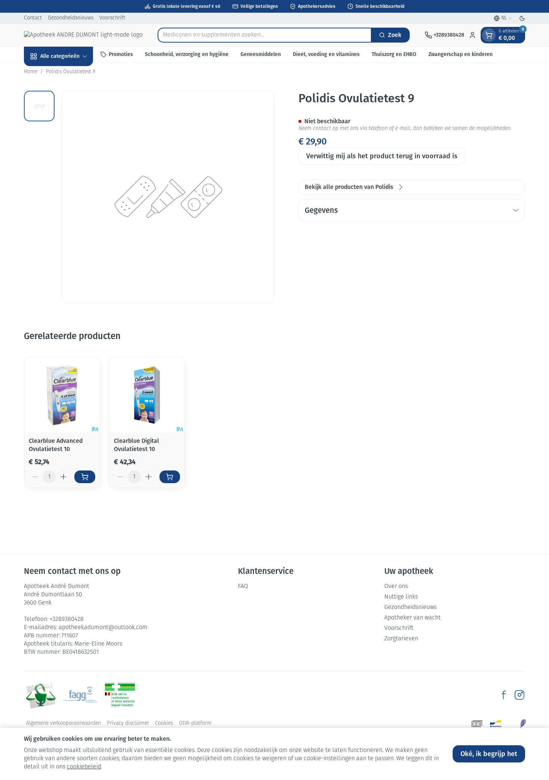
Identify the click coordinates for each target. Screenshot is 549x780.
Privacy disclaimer (128, 723)
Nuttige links (401, 597)
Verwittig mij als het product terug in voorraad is (382, 156)
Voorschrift (112, 18)
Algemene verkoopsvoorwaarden (63, 723)
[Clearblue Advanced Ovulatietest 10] (62, 395)
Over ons (396, 587)
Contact (33, 18)
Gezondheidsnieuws (70, 18)
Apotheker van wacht (412, 618)
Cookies (164, 723)
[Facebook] (503, 694)
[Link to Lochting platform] (522, 723)
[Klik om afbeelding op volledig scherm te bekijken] (168, 197)
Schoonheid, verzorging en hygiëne (187, 54)
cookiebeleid (84, 767)
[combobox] (265, 35)
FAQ (243, 587)
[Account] (472, 35)
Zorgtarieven (401, 639)
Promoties (121, 54)
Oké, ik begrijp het (488, 754)
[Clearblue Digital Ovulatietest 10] (147, 395)
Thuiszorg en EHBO (394, 54)
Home (30, 72)
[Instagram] (519, 694)
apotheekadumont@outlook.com (103, 628)
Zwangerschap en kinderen (460, 54)
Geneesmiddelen (261, 54)
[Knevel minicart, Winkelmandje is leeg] (489, 35)
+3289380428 (67, 619)
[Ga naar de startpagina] (83, 35)
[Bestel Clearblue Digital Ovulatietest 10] (169, 476)
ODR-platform (195, 723)
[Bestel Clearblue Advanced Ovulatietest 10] (84, 476)
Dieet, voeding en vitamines (326, 54)
